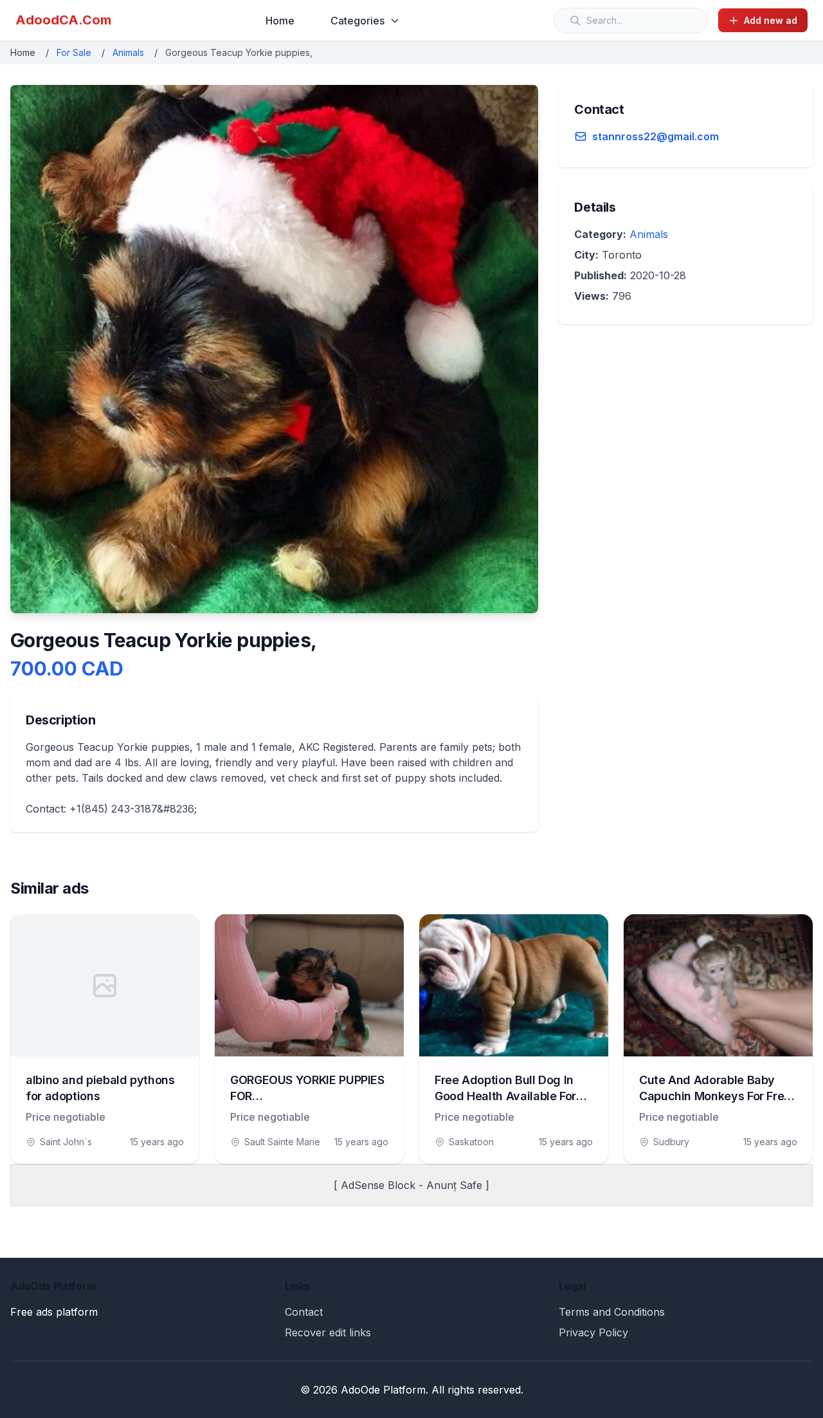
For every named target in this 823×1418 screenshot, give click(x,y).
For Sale (74, 52)
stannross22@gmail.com (655, 136)
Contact (304, 1311)
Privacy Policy (593, 1332)
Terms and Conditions (612, 1311)
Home (280, 20)
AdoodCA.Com (63, 20)
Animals (128, 52)
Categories (357, 20)
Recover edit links (328, 1332)
